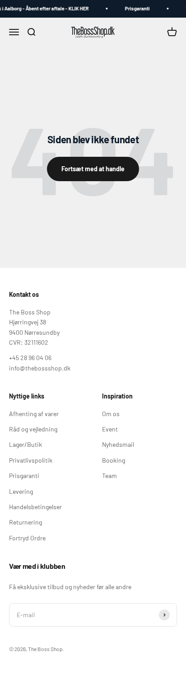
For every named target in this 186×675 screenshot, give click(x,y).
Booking (113, 460)
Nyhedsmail (118, 444)
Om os (111, 413)
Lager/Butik (25, 444)
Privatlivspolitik (30, 460)
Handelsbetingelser (35, 507)
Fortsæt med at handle (93, 169)
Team (109, 475)
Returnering (25, 522)
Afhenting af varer (34, 413)
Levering (21, 491)
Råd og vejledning (33, 429)
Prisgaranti (136, 8)
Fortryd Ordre (27, 538)
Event (110, 429)
